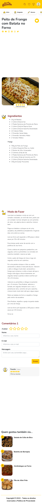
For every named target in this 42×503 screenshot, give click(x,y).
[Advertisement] (21, 54)
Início (7, 12)
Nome (4, 332)
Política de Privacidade (26, 501)
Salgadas (20, 12)
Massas (32, 12)
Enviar (35, 361)
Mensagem (6, 349)
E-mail (4, 341)
